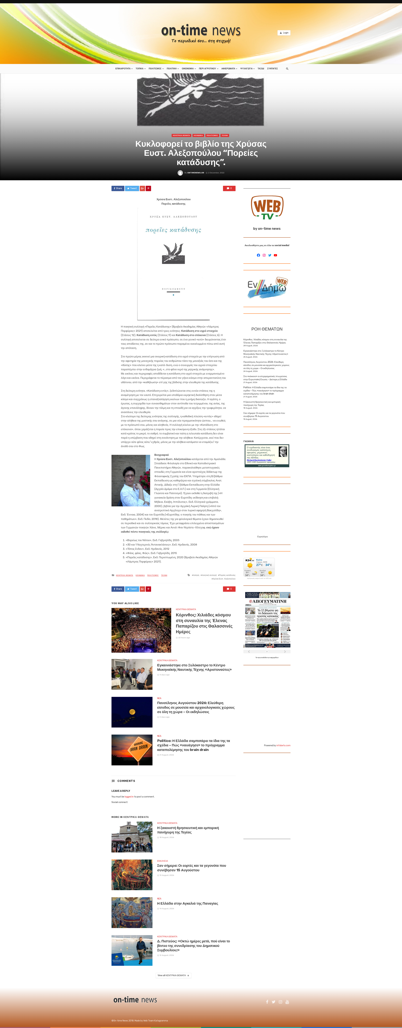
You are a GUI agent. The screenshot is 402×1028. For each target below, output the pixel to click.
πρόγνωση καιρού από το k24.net (259, 578)
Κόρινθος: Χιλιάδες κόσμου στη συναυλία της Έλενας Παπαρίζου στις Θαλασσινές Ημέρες (204, 623)
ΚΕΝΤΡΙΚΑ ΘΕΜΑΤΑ (181, 135)
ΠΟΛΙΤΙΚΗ (172, 68)
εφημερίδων (274, 658)
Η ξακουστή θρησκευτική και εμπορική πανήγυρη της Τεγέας (188, 830)
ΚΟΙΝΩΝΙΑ (198, 135)
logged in (129, 796)
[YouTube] (275, 255)
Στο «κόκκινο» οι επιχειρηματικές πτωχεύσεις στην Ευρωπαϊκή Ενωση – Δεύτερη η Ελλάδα (265, 378)
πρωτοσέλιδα (262, 658)
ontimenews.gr (195, 173)
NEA (159, 698)
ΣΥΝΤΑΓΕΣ (272, 68)
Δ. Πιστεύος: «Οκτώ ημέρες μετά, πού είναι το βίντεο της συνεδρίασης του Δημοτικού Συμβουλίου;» (193, 945)
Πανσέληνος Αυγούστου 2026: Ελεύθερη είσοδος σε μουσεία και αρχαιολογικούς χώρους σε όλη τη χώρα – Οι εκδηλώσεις (196, 707)
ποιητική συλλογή (209, 575)
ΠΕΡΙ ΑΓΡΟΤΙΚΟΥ (207, 68)
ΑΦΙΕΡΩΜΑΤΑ (228, 68)
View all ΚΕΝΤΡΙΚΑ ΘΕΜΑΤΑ (172, 975)
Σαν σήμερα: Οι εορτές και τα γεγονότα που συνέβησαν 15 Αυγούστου (191, 868)
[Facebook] (258, 255)
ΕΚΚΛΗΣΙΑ (162, 861)
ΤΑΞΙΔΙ (261, 68)
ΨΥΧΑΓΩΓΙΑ (246, 68)
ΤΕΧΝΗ (225, 135)
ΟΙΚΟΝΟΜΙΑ (188, 68)
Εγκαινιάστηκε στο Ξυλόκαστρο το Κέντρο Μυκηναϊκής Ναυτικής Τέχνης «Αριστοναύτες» (194, 667)
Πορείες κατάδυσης (227, 575)
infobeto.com (284, 745)
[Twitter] (270, 255)
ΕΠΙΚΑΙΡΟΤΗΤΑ (122, 68)
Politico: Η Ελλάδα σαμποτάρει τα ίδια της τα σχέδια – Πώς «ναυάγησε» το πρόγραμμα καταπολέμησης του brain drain (193, 745)
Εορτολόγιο (262, 536)
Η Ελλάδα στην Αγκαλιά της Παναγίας (187, 903)
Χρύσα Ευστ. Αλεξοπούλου (224, 579)
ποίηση (196, 575)
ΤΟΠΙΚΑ (139, 68)
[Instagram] (264, 255)
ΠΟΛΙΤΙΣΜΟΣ (155, 68)
